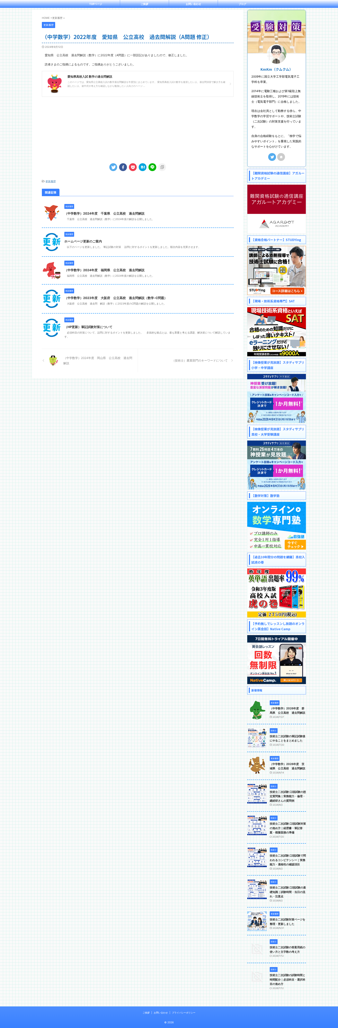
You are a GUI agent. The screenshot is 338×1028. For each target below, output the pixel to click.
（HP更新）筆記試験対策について (88, 327)
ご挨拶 (144, 3)
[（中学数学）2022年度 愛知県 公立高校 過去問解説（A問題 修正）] (143, 167)
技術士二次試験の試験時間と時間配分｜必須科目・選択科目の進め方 (287, 979)
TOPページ (95, 3)
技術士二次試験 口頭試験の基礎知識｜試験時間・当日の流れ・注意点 (288, 892)
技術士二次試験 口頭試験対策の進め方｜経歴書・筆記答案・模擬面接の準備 (288, 828)
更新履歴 (51, 181)
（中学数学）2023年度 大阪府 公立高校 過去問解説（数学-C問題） (115, 298)
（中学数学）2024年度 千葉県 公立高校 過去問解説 (104, 213)
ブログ (242, 3)
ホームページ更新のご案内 (83, 241)
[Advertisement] (138, 128)
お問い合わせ (193, 3)
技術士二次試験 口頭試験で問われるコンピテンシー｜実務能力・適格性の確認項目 (288, 860)
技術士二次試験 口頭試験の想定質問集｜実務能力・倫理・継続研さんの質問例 (288, 796)
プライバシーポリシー (183, 1012)
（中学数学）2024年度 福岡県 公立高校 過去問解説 (104, 270)
